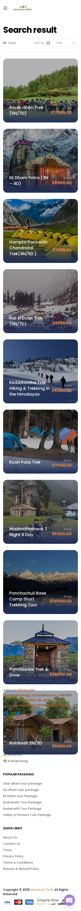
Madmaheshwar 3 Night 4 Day (28, 532)
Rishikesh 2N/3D (25, 743)
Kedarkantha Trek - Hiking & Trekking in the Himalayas (29, 388)
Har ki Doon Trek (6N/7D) (26, 321)
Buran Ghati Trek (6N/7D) (26, 110)
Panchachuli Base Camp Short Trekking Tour (27, 599)
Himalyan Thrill (42, 890)
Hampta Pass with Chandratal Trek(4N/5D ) (28, 248)
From (68, 107)
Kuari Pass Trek (25, 462)
